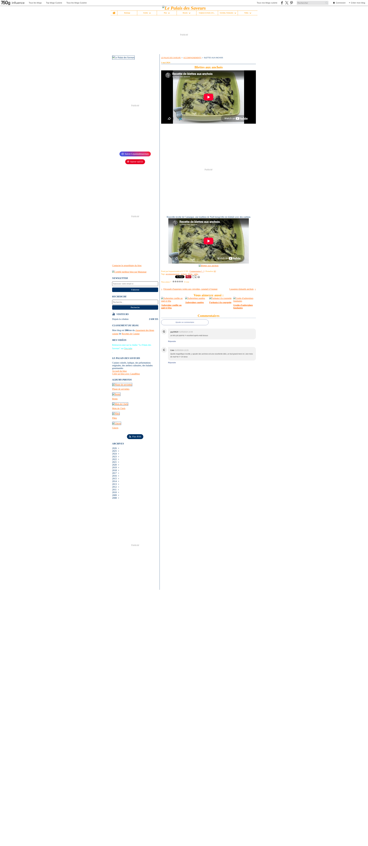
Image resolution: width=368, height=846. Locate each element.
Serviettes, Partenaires (226, 13)
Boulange (127, 13)
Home (114, 11)
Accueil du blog (119, 371)
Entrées (145, 13)
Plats (165, 13)
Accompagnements (192, 57)
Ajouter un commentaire (185, 322)
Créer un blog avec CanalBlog (126, 374)
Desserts (185, 13)
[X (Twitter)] (287, 2)
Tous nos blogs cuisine (267, 3)
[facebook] (282, 2)
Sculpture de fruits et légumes (207, 13)
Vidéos (246, 13)
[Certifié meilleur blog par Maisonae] (135, 272)
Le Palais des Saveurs (171, 57)
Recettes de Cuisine (131, 334)
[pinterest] (291, 2)
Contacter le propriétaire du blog (126, 265)
